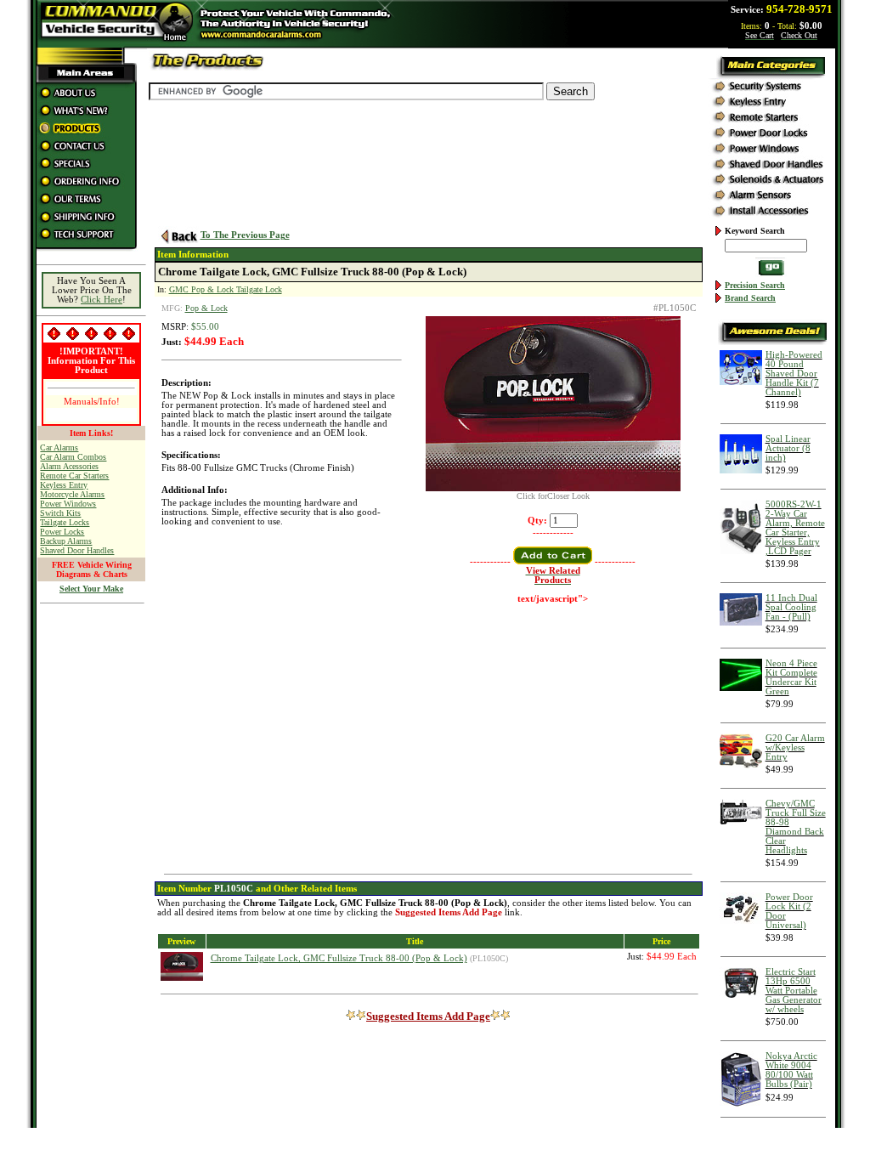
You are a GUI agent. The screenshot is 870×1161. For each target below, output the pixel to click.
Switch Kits (60, 513)
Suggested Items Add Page (428, 1016)
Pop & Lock (206, 308)
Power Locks (62, 531)
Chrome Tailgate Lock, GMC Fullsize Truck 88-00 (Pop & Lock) (339, 958)
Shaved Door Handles (77, 550)
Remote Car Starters (74, 475)
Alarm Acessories (69, 466)
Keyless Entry (64, 485)
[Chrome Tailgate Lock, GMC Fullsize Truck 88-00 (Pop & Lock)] (553, 488)
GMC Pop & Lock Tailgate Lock (225, 289)
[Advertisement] (92, 868)
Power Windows (68, 503)
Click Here (101, 299)
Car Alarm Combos (73, 457)
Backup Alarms (66, 541)
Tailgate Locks (64, 522)
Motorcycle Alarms (72, 494)
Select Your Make (91, 588)
